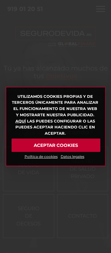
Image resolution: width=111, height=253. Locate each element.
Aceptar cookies (56, 145)
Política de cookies (41, 156)
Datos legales (72, 156)
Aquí (20, 121)
